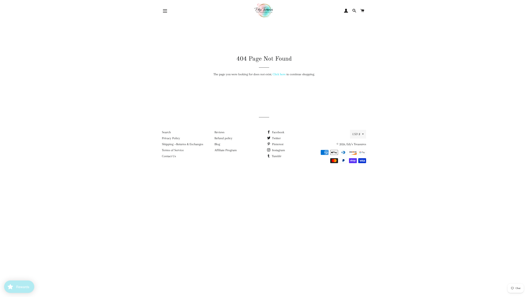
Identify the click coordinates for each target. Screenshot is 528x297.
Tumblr (276, 156)
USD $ (356, 134)
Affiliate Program (225, 150)
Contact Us (169, 156)
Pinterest (277, 144)
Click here (279, 74)
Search (166, 132)
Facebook (277, 132)
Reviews (219, 132)
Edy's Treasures (356, 144)
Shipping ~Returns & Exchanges (182, 144)
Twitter (276, 138)
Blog (217, 144)
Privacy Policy (171, 138)
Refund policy (223, 138)
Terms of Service (173, 150)
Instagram (278, 150)
